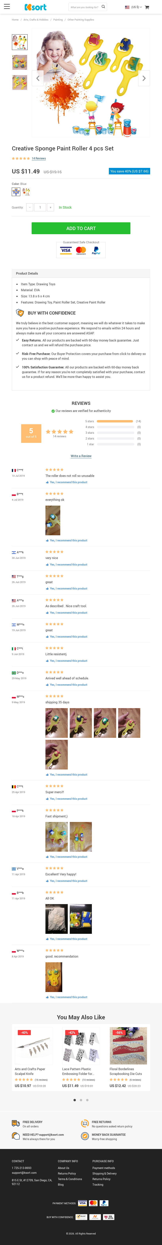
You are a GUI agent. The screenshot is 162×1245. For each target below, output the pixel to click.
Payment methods (103, 1168)
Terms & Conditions (70, 1179)
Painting (58, 19)
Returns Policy (67, 1173)
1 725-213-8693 (21, 1168)
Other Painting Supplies (81, 19)
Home (15, 19)
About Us (63, 1168)
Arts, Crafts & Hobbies (36, 19)
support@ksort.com (24, 1173)
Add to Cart (81, 228)
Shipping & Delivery (104, 1173)
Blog (61, 1184)
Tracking (97, 1184)
